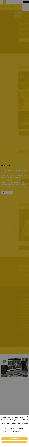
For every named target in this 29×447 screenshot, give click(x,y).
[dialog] (14, 431)
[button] (14, 444)
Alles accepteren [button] (14, 438)
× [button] (27, 416)
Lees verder (7, 426)
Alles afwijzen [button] (14, 442)
